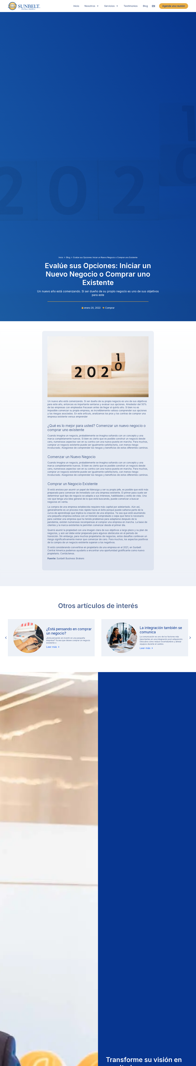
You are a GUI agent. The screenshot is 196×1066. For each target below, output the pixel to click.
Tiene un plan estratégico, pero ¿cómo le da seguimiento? (161, 632)
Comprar (110, 307)
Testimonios (131, 6)
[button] (190, 637)
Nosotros (90, 6)
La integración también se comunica (67, 630)
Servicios (109, 6)
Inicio (76, 6)
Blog (145, 6)
